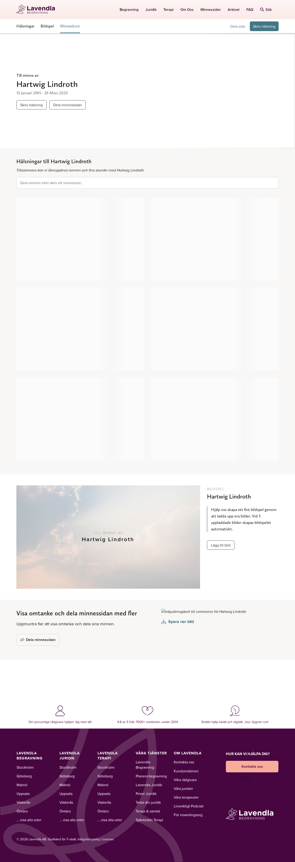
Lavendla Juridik (69, 755)
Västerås (23, 802)
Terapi (168, 9)
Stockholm (25, 767)
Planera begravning (151, 776)
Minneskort (70, 26)
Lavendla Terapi (107, 755)
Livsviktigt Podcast (189, 806)
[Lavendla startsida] (37, 9)
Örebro (22, 811)
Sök (269, 9)
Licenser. (108, 839)
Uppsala (23, 793)
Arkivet (233, 9)
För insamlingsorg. (188, 814)
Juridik (150, 9)
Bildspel (47, 26)
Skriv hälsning (264, 26)
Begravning (129, 9)
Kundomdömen (186, 770)
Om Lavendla (188, 753)
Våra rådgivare (185, 779)
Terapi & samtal (148, 811)
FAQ (249, 9)
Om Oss (187, 9)
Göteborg (24, 776)
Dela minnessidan (67, 104)
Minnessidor (211, 9)
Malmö (22, 784)
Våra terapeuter (186, 797)
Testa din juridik (148, 802)
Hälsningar (25, 26)
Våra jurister (183, 788)
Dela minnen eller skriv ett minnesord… (51, 182)
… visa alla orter (29, 819)
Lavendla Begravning (30, 755)
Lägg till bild (220, 545)
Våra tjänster (151, 753)
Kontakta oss (184, 762)
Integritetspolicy (89, 839)
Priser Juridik (146, 793)
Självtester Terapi (149, 819)
